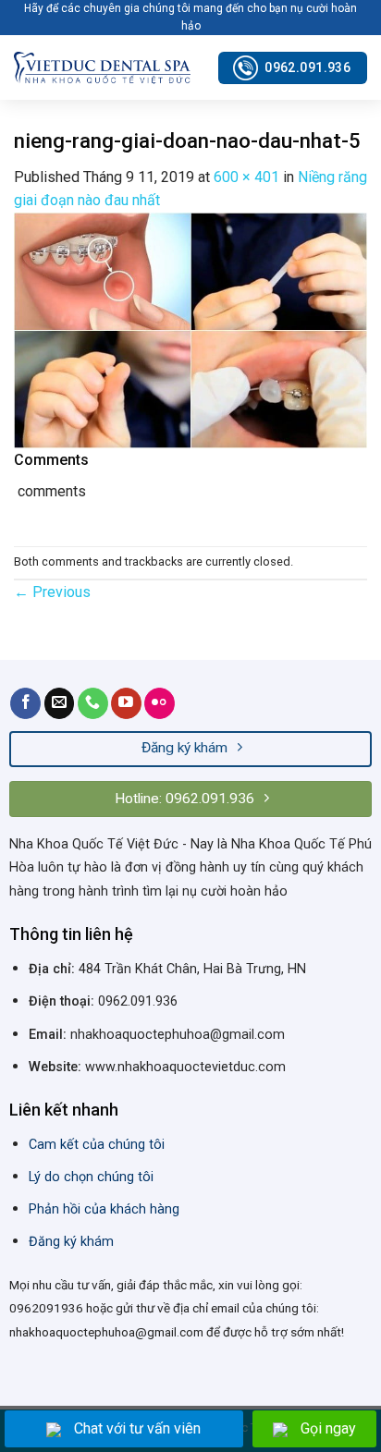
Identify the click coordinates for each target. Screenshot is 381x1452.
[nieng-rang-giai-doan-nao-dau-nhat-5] (190, 329)
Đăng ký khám (71, 1242)
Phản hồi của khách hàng (104, 1209)
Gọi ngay (328, 1428)
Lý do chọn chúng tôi (91, 1177)
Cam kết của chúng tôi (97, 1145)
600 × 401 (246, 177)
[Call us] (93, 703)
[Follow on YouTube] (126, 703)
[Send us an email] (59, 703)
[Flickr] (159, 703)
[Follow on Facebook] (25, 703)
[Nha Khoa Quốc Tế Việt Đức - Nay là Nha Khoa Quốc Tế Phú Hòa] (102, 68)
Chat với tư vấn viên (137, 1428)
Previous (52, 592)
